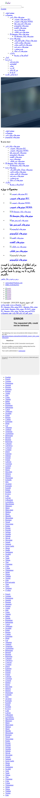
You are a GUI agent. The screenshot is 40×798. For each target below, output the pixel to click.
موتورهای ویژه (15, 38)
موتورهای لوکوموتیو (21, 26)
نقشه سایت (5, 305)
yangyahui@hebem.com (13, 283)
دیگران (12, 53)
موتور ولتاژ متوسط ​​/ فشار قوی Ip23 (15, 309)
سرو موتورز (18, 49)
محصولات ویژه (15, 305)
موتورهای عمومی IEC (22, 19)
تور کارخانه (14, 70)
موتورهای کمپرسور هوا (22, 23)
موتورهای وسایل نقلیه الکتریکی (25, 40)
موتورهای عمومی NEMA (23, 21)
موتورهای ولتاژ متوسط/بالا (19, 34)
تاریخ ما (12, 72)
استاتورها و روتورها (21, 55)
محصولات (9, 15)
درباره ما (8, 60)
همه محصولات (6, 313)
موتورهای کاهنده (20, 28)
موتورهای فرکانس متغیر (23, 45)
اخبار (7, 57)
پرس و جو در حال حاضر (10, 279)
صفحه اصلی (9, 13)
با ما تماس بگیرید (11, 74)
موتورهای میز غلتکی (21, 32)
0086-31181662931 (12, 285)
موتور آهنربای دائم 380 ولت (22, 313)
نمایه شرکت (14, 62)
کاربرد (12, 68)
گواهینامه (13, 64)
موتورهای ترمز (19, 30)
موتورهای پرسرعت (21, 47)
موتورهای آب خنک (20, 51)
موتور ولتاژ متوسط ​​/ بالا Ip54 (18, 311)
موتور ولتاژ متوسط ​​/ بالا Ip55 (11, 307)
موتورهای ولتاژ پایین (17, 17)
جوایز (12, 66)
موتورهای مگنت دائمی (22, 43)
